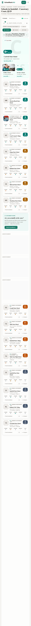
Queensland (9, 6)
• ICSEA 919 (17, 311)
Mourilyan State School (15, 201)
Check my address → (11, 227)
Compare (25, 93)
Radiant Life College (15, 407)
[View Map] (27, 23)
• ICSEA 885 (12, 327)
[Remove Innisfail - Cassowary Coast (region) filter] (19, 26)
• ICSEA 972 (17, 87)
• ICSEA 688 (17, 426)
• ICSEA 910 (17, 155)
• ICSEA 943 (17, 203)
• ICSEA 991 (17, 105)
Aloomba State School (15, 85)
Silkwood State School (15, 185)
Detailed (16, 30)
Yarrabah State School (15, 423)
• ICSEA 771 (17, 394)
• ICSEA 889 (17, 187)
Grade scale (25, 18)
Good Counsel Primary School (15, 119)
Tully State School (14, 324)
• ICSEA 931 (17, 171)
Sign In (23, 2)
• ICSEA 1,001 (17, 122)
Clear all (24, 26)
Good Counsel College (15, 136)
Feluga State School (14, 152)
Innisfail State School (15, 391)
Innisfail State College (15, 341)
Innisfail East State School (14, 374)
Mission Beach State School (15, 102)
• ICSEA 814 (17, 377)
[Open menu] (28, 2)
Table (25, 30)
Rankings (3, 6)
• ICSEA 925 (12, 359)
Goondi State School (15, 308)
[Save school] (19, 93)
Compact (7, 30)
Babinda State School (15, 168)
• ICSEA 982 (17, 138)
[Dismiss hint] (27, 35)
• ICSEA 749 (17, 410)
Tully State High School (15, 357)
